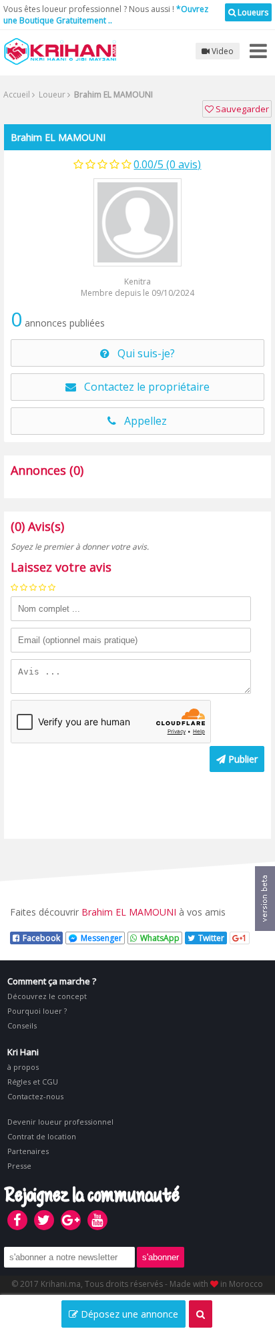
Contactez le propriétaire (143, 386)
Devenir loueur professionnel (60, 1122)
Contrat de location (41, 1136)
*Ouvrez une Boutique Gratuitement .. (105, 14)
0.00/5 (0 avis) (167, 164)
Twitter (211, 938)
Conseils (22, 1025)
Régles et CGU (32, 1082)
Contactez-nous (35, 1096)
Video (222, 51)
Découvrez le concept (47, 996)
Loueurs (252, 12)
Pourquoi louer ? (37, 1011)
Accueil (16, 94)
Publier (242, 759)
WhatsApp (160, 938)
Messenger (101, 938)
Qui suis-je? (142, 353)
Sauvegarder (241, 109)
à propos (23, 1067)
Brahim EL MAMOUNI (58, 137)
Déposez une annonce (128, 1314)
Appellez (141, 420)
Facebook (41, 938)
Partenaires (28, 1151)
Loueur (51, 94)
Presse (19, 1166)
